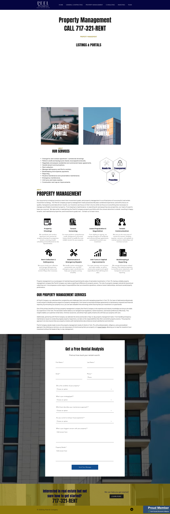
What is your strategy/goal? (64, 396)
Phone (89, 373)
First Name (59, 362)
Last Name (90, 362)
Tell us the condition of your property (67, 385)
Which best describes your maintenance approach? (72, 407)
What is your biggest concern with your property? (71, 428)
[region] (60, 126)
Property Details (61, 447)
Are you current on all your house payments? (70, 417)
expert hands (102, 327)
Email (57, 373)
